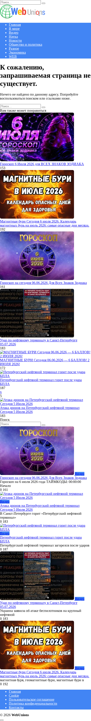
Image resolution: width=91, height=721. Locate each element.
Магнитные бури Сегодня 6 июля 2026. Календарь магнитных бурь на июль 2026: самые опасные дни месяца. (44, 223)
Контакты (16, 707)
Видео (13, 32)
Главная (15, 24)
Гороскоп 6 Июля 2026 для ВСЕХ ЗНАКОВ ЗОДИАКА (42, 164)
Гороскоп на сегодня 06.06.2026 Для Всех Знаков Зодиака (43, 283)
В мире (14, 28)
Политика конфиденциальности (33, 703)
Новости (15, 40)
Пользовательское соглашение (31, 699)
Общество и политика (25, 44)
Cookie (14, 695)
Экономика (17, 52)
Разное (14, 48)
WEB (13, 56)
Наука (13, 36)
